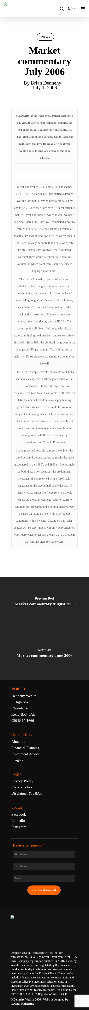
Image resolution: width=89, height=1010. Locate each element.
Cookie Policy (22, 787)
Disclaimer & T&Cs (26, 793)
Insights (17, 760)
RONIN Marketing (22, 1003)
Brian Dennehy (46, 83)
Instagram (18, 827)
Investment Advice (25, 754)
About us (18, 742)
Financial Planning (25, 748)
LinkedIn (18, 820)
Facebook (18, 814)
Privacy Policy (22, 781)
